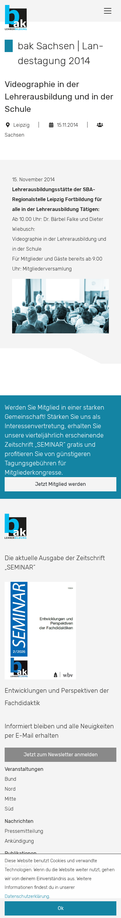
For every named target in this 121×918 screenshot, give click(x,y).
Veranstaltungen (24, 769)
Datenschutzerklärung (27, 896)
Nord (10, 789)
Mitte (10, 799)
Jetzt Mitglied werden (60, 484)
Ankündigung (19, 841)
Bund (10, 779)
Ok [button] (61, 908)
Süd (9, 809)
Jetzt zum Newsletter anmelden (61, 755)
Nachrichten (19, 821)
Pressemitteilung (24, 831)
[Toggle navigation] (107, 11)
